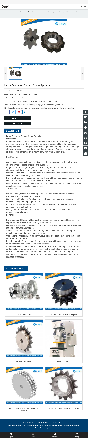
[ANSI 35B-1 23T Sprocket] (24, 338)
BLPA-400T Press (64, 361)
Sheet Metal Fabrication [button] (43, 425)
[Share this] (7, 112)
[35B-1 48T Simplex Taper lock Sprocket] (63, 385)
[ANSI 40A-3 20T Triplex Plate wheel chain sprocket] (24, 385)
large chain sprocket (39, 108)
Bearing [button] (14, 425)
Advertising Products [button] (47, 428)
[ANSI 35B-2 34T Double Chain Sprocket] (63, 291)
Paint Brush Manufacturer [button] (26, 425)
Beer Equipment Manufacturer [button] (62, 425)
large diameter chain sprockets (19, 108)
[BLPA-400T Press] (63, 338)
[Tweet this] (13, 112)
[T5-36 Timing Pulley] (24, 291)
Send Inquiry (19, 118)
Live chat (18, 123)
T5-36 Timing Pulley (24, 315)
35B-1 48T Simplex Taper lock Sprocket (64, 408)
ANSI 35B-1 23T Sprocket (24, 361)
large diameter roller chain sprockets (61, 108)
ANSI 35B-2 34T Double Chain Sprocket (64, 315)
